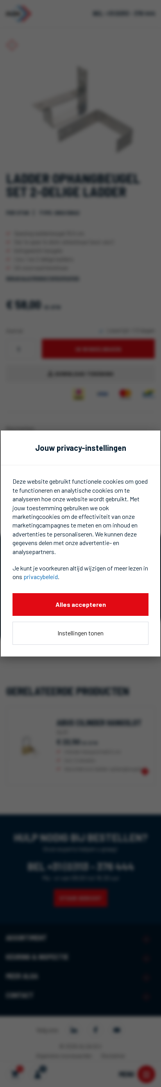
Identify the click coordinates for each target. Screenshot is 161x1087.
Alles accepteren (80, 604)
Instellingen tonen (80, 633)
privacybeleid (40, 576)
